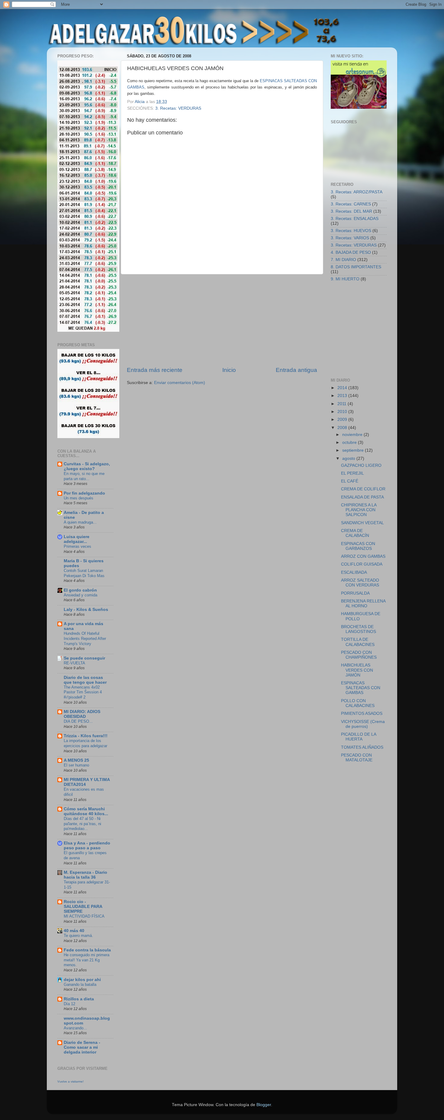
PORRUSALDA (355, 593)
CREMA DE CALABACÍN (355, 533)
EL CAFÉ (349, 481)
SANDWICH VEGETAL (362, 523)
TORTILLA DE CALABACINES (358, 642)
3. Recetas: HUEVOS (351, 230)
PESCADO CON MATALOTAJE (356, 757)
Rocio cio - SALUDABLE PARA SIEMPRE (83, 906)
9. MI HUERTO (345, 279)
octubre (350, 442)
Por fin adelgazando (84, 493)
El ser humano (76, 765)
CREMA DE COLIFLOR (363, 489)
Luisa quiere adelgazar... (76, 539)
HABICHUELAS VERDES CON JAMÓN (357, 670)
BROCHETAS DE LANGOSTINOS (358, 629)
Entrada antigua (296, 370)
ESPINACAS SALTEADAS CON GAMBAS (360, 688)
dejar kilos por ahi (82, 979)
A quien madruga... (80, 522)
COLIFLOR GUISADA (361, 564)
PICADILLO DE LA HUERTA (358, 736)
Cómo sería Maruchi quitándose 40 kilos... (86, 811)
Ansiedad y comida (80, 595)
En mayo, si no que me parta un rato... (84, 476)
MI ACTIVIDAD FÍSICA (84, 916)
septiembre (353, 450)
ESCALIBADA (354, 572)
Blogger (263, 1104)
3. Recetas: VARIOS (350, 238)
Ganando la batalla (80, 984)
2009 (342, 419)
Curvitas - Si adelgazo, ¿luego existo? (87, 466)
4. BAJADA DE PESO (351, 252)
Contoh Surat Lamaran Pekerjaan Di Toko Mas (84, 573)
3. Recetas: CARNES (351, 204)
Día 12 (69, 1004)
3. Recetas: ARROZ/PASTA (356, 192)
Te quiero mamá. (78, 935)
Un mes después (78, 498)
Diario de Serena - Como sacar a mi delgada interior (82, 1047)
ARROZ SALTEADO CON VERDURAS (360, 582)
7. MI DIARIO (343, 259)
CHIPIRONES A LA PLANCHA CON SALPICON (358, 510)
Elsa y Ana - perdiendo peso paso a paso (87, 845)
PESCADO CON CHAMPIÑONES (359, 655)
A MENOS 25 (76, 760)
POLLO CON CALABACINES (358, 703)
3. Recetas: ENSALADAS (354, 218)
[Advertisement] (222, 320)
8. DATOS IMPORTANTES (356, 267)
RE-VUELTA (74, 663)
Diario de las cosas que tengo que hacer (85, 680)
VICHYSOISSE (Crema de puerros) (363, 724)
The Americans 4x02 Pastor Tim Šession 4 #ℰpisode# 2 (83, 692)
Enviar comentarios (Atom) (179, 382)
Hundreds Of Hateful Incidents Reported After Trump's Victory (85, 638)
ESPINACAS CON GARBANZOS (358, 546)
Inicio (229, 370)
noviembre (353, 434)
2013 (342, 395)
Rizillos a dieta (79, 999)
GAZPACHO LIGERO (361, 465)
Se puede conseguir (84, 658)
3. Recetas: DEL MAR (351, 211)
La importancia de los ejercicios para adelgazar (85, 743)
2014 (342, 388)
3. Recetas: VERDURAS (178, 108)
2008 (342, 427)
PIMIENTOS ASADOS (361, 713)
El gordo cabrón (80, 590)
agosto (349, 458)
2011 (342, 404)
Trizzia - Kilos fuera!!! (86, 736)
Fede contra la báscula (87, 950)
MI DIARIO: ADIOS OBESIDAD (82, 714)
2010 (342, 411)
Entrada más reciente (154, 370)
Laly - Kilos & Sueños (86, 609)
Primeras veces (77, 546)
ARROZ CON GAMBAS (363, 556)
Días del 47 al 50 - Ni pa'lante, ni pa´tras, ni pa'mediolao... (82, 823)
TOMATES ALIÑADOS (362, 747)
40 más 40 (74, 930)
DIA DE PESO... (78, 721)
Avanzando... (75, 1028)
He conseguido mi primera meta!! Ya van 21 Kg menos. (86, 960)
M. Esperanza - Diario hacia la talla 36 (85, 875)
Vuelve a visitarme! (70, 1081)
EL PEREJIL (352, 473)
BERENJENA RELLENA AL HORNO (363, 603)
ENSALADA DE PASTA (362, 497)
